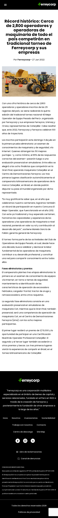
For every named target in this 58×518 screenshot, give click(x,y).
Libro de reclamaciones (31, 451)
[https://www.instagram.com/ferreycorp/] (25, 441)
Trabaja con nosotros (22, 425)
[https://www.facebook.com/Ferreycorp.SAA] (18, 441)
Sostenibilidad (48, 418)
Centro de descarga (23, 431)
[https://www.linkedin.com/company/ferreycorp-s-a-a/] (33, 441)
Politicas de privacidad (29, 512)
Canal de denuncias (30, 458)
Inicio (5, 418)
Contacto (41, 425)
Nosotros (16, 418)
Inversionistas (31, 418)
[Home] (29, 381)
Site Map (41, 431)
